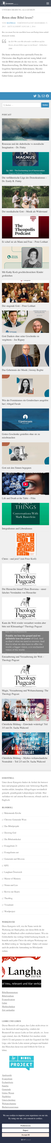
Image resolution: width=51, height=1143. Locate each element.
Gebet (4, 1002)
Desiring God (10, 832)
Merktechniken (8, 1006)
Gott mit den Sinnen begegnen (16, 467)
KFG (6, 865)
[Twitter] (34, 96)
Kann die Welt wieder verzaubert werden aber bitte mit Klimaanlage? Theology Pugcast (24, 624)
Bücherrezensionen (10, 1107)
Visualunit (8, 904)
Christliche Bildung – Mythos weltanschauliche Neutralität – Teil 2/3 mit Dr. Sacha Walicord (24, 759)
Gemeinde (6, 1089)
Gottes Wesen (8, 1092)
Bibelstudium (8, 995)
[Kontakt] (43, 96)
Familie (5, 1085)
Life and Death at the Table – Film (18, 498)
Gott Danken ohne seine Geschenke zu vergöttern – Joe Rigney (20, 337)
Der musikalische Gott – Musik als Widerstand (24, 211)
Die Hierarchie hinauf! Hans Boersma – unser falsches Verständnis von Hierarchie (24, 590)
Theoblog (8, 898)
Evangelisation (8, 999)
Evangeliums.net (11, 852)
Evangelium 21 (10, 845)
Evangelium (7, 1078)
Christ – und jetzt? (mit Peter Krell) (19, 558)
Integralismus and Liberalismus (17, 528)
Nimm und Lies (11, 885)
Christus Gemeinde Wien (15, 819)
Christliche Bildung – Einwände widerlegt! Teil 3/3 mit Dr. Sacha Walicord (25, 725)
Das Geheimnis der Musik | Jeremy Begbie (22, 370)
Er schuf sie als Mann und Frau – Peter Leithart (25, 241)
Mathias (11, 23)
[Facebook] (47, 96)
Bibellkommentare (10, 992)
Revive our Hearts (12, 891)
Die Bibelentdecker (12, 839)
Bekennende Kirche (12, 812)
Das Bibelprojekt (11, 826)
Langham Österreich (13, 871)
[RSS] (39, 96)
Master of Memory (12, 878)
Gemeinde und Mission (14, 858)
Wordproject (9, 911)
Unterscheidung (8, 1099)
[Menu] (47, 3)
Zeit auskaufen (8, 1010)
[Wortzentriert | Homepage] (13, 3)
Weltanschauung (9, 1103)
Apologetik (7, 1075)
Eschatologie (7, 1082)
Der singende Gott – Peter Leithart (18, 305)
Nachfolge (6, 1096)
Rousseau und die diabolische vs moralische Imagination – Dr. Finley (23, 145)
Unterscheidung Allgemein (18, 9)
